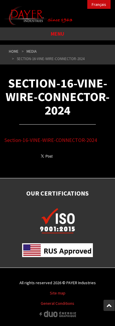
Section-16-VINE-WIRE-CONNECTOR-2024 (50, 140)
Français (99, 4)
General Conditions (57, 303)
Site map (57, 293)
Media (32, 51)
